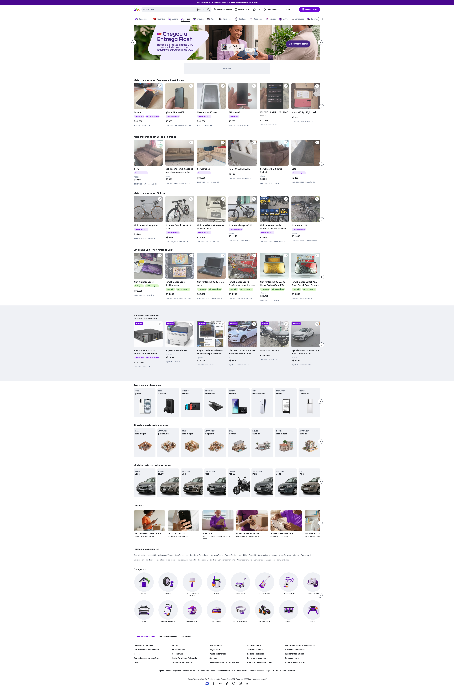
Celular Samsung (285, 555)
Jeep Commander (181, 555)
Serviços (213, 658)
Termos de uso (189, 671)
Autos (213, 19)
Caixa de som (139, 560)
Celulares (242, 19)
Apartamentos (216, 645)
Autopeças (227, 19)
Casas (136, 662)
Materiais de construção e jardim (224, 662)
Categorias (143, 19)
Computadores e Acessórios (146, 658)
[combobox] (176, 9)
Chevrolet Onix (139, 555)
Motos (137, 654)
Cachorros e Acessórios (182, 662)
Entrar (288, 9)
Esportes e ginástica (256, 658)
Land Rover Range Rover (199, 555)
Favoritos (161, 19)
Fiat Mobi (252, 555)
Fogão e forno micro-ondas (165, 560)
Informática (316, 19)
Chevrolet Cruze (264, 555)
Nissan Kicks (242, 555)
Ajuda (161, 671)
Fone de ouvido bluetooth (186, 560)
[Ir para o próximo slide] (321, 106)
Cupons (175, 19)
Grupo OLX (270, 671)
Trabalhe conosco (256, 671)
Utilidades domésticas (295, 649)
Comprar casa (259, 560)
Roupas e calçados (255, 654)
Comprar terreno (283, 560)
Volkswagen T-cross (165, 555)
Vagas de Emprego (218, 654)
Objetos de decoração (295, 662)
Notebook (149, 560)
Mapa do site (242, 671)
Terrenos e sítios (255, 649)
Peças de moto (292, 658)
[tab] (145, 636)
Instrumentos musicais (295, 654)
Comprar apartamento (226, 560)
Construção (299, 19)
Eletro (285, 19)
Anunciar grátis (311, 9)
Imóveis (200, 19)
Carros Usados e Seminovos (146, 649)
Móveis (272, 19)
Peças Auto (215, 649)
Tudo (187, 19)
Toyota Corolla (230, 555)
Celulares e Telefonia (143, 645)
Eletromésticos (178, 649)
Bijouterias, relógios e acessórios (300, 645)
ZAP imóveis (281, 671)
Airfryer (296, 555)
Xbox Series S (203, 560)
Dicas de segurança (173, 671)
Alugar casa (270, 560)
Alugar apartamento (244, 560)
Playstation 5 (306, 555)
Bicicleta (213, 560)
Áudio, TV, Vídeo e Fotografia (184, 658)
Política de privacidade (206, 671)
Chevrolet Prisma (217, 555)
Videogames (177, 654)
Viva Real (291, 671)
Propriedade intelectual (226, 671)
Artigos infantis (254, 645)
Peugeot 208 (151, 555)
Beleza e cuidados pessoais (259, 662)
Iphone (274, 555)
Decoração (257, 19)
